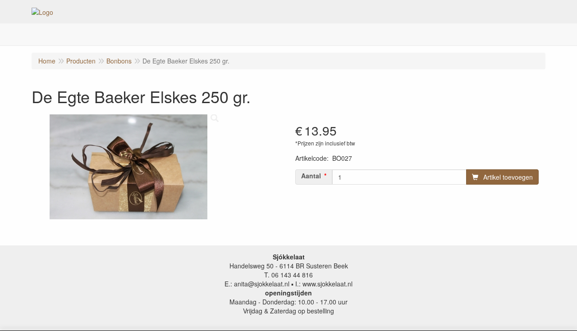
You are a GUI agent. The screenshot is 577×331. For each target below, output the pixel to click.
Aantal (311, 175)
